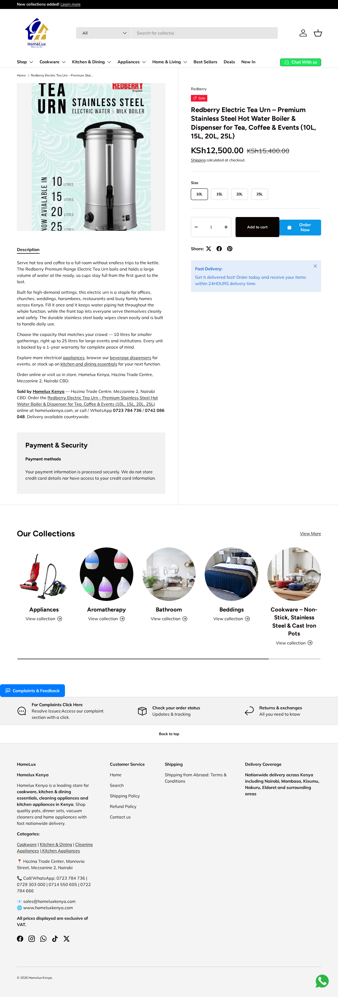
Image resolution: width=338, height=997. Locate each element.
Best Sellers (205, 62)
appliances (73, 357)
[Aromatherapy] (106, 574)
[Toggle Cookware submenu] (63, 62)
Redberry (198, 88)
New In (248, 62)
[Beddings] (231, 574)
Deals (229, 62)
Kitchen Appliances (60, 850)
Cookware (49, 62)
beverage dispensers (130, 357)
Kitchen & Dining (88, 62)
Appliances (129, 62)
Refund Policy (123, 806)
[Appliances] (44, 574)
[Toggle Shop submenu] (31, 62)
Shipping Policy (125, 795)
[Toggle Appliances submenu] (144, 62)
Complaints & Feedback (36, 690)
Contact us (120, 817)
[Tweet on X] (208, 248)
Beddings (231, 609)
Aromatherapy (106, 609)
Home (21, 75)
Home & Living (166, 62)
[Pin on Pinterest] (229, 248)
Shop (22, 62)
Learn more (70, 4)
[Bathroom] (169, 574)
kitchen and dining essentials (88, 364)
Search (117, 785)
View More (310, 533)
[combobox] (177, 33)
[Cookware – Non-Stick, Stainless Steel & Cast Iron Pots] (294, 574)
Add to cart (257, 227)
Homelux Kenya (48, 391)
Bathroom (169, 609)
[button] (318, 33)
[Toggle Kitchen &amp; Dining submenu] (109, 62)
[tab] (28, 249)
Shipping (198, 160)
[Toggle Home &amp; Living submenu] (185, 62)
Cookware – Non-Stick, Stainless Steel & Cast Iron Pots (294, 621)
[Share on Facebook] (219, 248)
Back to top (169, 733)
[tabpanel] (91, 339)
